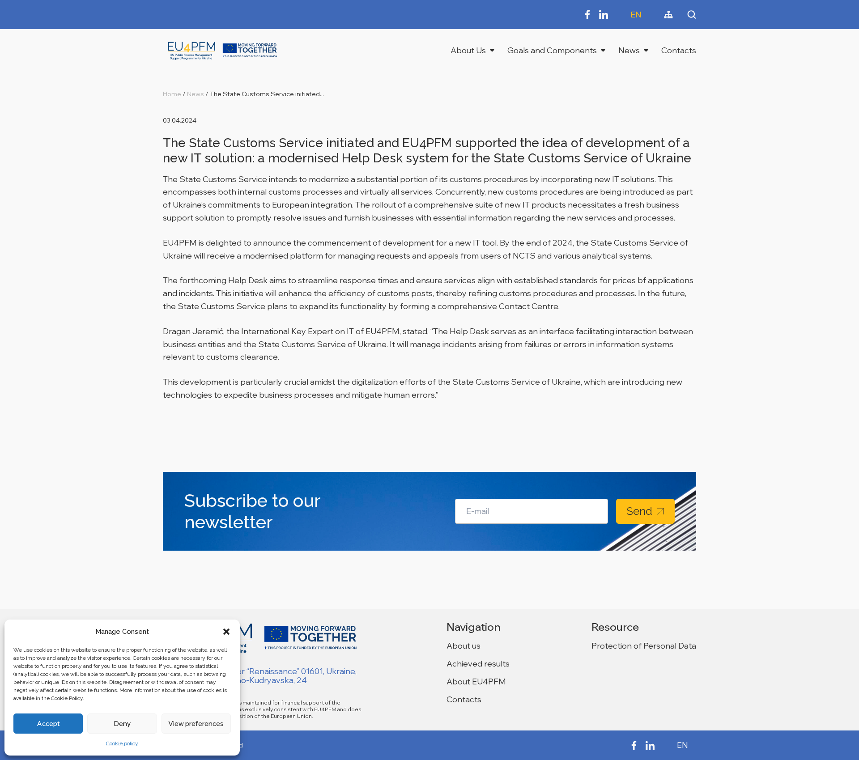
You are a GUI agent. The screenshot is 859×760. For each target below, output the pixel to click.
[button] (226, 631)
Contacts (678, 50)
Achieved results (478, 663)
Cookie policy (122, 743)
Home (172, 94)
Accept (48, 723)
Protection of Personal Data (643, 646)
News (629, 50)
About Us (468, 50)
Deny (122, 723)
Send (639, 511)
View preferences (196, 723)
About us (464, 646)
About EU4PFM (476, 681)
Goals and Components (552, 50)
